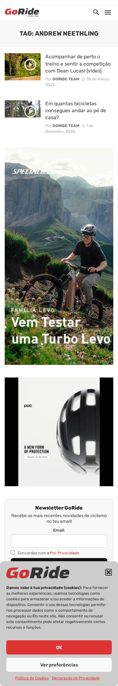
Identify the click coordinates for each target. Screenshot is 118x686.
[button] (108, 572)
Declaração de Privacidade (76, 678)
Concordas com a (48, 553)
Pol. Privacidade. (65, 553)
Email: (59, 530)
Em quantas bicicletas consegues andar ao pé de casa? (75, 110)
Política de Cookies (32, 678)
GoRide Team (66, 79)
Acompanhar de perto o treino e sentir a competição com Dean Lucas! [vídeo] (78, 63)
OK (59, 647)
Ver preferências (59, 665)
